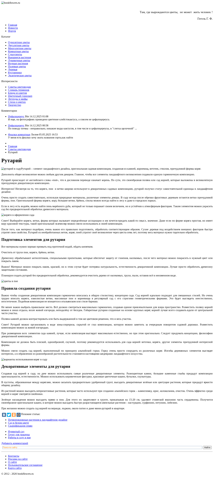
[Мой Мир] (19, 415)
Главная (12, 24)
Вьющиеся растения (19, 57)
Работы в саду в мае (19, 437)
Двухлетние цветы (18, 45)
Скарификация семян (20, 425)
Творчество (14, 105)
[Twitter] (9, 415)
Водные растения (18, 63)
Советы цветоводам (19, 86)
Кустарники (15, 72)
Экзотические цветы (20, 75)
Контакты (13, 456)
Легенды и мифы (18, 99)
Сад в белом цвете (18, 422)
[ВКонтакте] (4, 415)
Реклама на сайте (18, 459)
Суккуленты (15, 54)
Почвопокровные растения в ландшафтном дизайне (37, 419)
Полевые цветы (17, 66)
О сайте (12, 462)
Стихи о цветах (17, 102)
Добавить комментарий (14, 443)
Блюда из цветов (17, 93)
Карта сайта (15, 468)
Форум (12, 30)
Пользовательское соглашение (25, 465)
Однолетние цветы (19, 42)
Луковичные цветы (19, 60)
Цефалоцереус (16, 116)
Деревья (12, 69)
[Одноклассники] (14, 415)
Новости (13, 27)
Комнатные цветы (18, 51)
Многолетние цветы (19, 48)
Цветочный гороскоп (20, 96)
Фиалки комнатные (19, 134)
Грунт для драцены (19, 434)
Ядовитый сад (16, 431)
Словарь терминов (18, 89)
